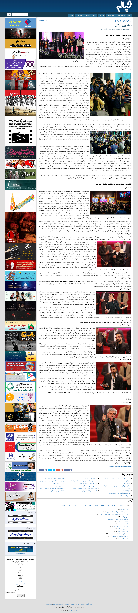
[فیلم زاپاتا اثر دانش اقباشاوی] (20, 227)
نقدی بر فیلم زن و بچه (58, 483)
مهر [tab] (90, 505)
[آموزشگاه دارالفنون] (20, 336)
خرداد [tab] (113, 505)
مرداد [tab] (102, 505)
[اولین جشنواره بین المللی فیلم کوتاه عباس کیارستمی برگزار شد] (20, 131)
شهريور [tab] (96, 505)
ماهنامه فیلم (64, 606)
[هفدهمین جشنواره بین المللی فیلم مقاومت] (20, 265)
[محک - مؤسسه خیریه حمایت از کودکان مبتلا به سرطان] (20, 54)
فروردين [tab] (128, 505)
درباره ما (61, 604)
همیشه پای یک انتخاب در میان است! (118, 534)
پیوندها (83, 604)
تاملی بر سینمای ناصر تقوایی (90, 486)
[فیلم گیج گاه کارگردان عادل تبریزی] (20, 164)
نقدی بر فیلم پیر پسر (59, 486)
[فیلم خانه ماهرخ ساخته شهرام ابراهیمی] (20, 152)
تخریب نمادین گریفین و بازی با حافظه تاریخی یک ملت (83, 481)
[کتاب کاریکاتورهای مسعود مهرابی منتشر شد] (20, 98)
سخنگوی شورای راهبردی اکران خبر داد (118, 519)
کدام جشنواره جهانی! (124, 495)
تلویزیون (101, 15)
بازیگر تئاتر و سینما (123, 521)
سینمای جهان (110, 15)
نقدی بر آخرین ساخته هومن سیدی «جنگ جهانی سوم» (114, 514)
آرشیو (94, 15)
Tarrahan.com (73, 610)
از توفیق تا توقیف (123, 524)
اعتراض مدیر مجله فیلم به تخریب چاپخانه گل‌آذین (52, 488)
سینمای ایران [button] (121, 15)
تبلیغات (73, 604)
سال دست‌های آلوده (123, 531)
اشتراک (88, 15)
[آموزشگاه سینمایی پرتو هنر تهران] (20, 251)
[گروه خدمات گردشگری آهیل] (20, 275)
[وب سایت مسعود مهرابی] (20, 201)
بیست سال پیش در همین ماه (120, 526)
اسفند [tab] (63, 505)
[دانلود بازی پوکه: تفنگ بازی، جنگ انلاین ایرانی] (20, 74)
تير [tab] (108, 505)
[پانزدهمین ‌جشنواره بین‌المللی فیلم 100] (20, 33)
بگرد (9, 14)
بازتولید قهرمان (126, 490)
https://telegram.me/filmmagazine (120, 466)
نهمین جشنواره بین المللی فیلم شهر (88, 483)
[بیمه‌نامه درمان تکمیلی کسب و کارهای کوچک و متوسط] (20, 23)
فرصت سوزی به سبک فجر (90, 478)
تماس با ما (55, 604)
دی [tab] (75, 505)
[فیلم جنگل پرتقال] (20, 174)
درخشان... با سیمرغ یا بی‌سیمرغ (119, 536)
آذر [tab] (80, 505)
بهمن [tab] (69, 505)
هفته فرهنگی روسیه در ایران (57, 490)
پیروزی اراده (127, 483)
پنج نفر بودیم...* (123, 529)
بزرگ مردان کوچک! (123, 538)
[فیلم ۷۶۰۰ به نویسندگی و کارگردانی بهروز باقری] (20, 111)
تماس (71, 15)
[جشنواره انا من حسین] (20, 326)
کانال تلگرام (49, 604)
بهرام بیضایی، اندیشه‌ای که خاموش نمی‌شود (119, 493)
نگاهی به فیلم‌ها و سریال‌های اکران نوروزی (117, 512)
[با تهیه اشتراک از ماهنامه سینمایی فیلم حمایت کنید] (20, 43)
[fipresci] (20, 184)
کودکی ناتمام (124, 517)
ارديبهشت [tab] (120, 505)
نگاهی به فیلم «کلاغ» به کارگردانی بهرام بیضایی (52, 478)
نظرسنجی (67, 604)
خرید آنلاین (79, 15)
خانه (129, 15)
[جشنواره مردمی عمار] (20, 286)
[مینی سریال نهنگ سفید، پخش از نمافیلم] (20, 85)
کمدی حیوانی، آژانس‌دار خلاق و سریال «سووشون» (51, 481)
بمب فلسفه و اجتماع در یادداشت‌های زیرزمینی (85, 488)
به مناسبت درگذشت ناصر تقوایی (89, 490)
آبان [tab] (85, 505)
